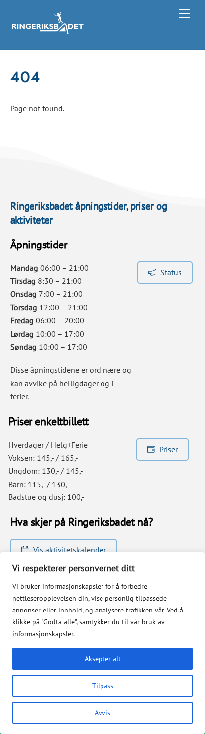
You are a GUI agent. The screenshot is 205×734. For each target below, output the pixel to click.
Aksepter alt (103, 658)
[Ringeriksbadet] (47, 31)
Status (171, 272)
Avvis (102, 712)
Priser (168, 449)
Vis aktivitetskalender (69, 550)
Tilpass (102, 685)
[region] (102, 643)
